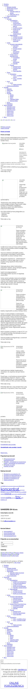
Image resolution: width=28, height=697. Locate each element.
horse (11, 486)
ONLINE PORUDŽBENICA (14, 684)
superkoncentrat (22, 494)
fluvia (8, 486)
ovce (10, 492)
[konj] (7, 552)
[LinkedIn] (11, 122)
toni (15, 497)
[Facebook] (2, 122)
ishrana (14, 486)
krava (23, 490)
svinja (8, 497)
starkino (16, 494)
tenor (12, 497)
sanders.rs (22, 669)
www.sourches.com (9, 534)
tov (18, 497)
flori (6, 486)
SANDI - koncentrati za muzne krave (14, 463)
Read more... (4, 453)
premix (2, 494)
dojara (4, 486)
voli (6, 499)
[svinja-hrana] (14, 555)
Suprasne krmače (9, 460)
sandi (13, 494)
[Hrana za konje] (5, 127)
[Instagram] (8, 122)
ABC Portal (17, 562)
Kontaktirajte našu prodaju (8, 444)
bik (1, 486)
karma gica (21, 486)
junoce (17, 486)
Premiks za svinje (8, 466)
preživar (8, 494)
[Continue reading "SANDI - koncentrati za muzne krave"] (15, 462)
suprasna (3, 498)
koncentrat (10, 489)
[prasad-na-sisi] (5, 555)
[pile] (17, 554)
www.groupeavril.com (10, 536)
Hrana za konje (5, 128)
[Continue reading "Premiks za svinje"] (9, 465)
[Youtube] (5, 122)
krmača (3, 492)
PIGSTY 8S (13, 492)
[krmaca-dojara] (18, 552)
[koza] (11, 552)
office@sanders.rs (9, 521)
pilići (17, 492)
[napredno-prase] (6, 554)
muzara (7, 492)
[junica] (3, 552)
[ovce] (13, 554)
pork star (21, 492)
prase (24, 492)
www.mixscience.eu (9, 533)
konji (21, 490)
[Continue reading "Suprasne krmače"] (9, 459)
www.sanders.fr (8, 531)
